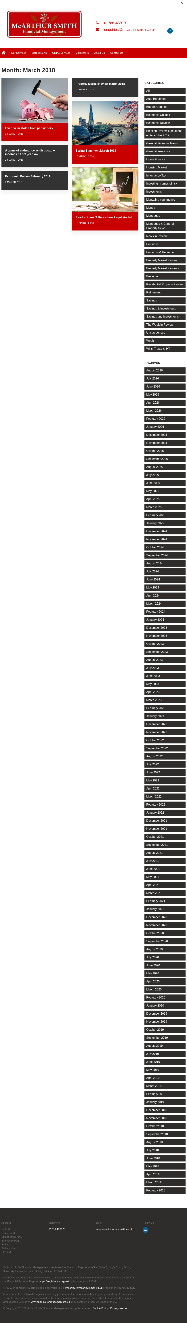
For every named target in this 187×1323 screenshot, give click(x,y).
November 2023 (156, 635)
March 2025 (154, 507)
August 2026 (154, 370)
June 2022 (153, 772)
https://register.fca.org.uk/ (54, 1281)
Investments (154, 191)
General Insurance (158, 151)
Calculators (82, 52)
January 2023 (155, 716)
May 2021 (152, 876)
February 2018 (155, 1190)
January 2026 (155, 426)
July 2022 (152, 764)
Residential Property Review (164, 284)
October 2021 (155, 836)
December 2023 (156, 627)
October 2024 (155, 547)
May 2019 (152, 1069)
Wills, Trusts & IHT (158, 348)
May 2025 (152, 491)
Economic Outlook (158, 114)
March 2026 (154, 410)
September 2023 (157, 651)
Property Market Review (161, 260)
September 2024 (157, 555)
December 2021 (156, 820)
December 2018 (156, 1110)
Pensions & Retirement (161, 252)
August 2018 (154, 1142)
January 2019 (155, 1102)
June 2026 (153, 386)
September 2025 (157, 458)
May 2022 (152, 780)
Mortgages (153, 215)
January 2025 (155, 523)
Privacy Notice (118, 1308)
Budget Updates (156, 106)
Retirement (153, 292)
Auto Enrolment (156, 98)
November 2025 (156, 442)
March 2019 (154, 1085)
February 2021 (155, 901)
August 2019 (154, 1045)
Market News (39, 52)
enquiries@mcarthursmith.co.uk (129, 30)
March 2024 (154, 603)
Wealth (150, 340)
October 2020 (155, 933)
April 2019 (153, 1077)
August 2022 (154, 756)
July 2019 (152, 1053)
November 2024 (156, 539)
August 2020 (154, 949)
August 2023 (154, 659)
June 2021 (153, 868)
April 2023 (153, 692)
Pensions (152, 244)
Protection (152, 276)
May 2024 (152, 587)
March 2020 (154, 989)
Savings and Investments (162, 316)
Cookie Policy (100, 1308)
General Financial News (162, 143)
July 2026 (152, 378)
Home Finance (155, 159)
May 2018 (152, 1166)
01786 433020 (115, 23)
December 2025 (156, 434)
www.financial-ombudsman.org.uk (50, 1301)
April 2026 (153, 402)
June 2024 (153, 579)
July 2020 (152, 957)
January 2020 (155, 1005)
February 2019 (155, 1094)
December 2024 (156, 531)
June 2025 (153, 483)
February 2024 (155, 611)
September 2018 (157, 1134)
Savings (151, 300)
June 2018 (153, 1158)
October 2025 (155, 450)
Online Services (61, 52)
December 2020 (156, 917)
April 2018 (153, 1174)
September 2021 (157, 844)
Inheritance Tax (156, 175)
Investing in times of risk (161, 183)
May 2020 (152, 973)
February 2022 (155, 804)
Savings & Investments (161, 308)
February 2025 (155, 515)
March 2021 (154, 893)
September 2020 (157, 941)
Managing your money (160, 199)
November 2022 (156, 732)
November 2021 (156, 828)
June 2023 (153, 675)
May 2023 (152, 684)
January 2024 (155, 619)
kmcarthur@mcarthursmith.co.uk (83, 1287)
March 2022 (154, 796)
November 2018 (156, 1118)
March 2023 (154, 700)
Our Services (18, 52)
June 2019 (153, 1061)
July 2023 (152, 667)
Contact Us (116, 52)
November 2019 (156, 1021)
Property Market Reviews (162, 268)
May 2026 (152, 394)
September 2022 (157, 748)
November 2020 (156, 925)
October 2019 (155, 1029)
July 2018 (152, 1150)
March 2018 (154, 1182)
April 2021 (153, 885)
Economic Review (158, 122)
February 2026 (155, 418)
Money (150, 207)
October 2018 (155, 1126)
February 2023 (155, 708)
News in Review (156, 236)
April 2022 (153, 788)
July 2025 (152, 475)
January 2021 (155, 909)
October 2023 (155, 643)
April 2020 (153, 981)
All (148, 90)
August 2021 (154, 852)
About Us (99, 52)
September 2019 (157, 1037)
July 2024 (152, 571)
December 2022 (156, 724)
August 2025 (154, 466)
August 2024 (154, 563)
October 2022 (155, 740)
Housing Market (156, 167)
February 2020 (155, 997)
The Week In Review (159, 324)
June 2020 (153, 965)
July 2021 (152, 860)
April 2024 (153, 595)
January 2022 (155, 812)
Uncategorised (155, 332)
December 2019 (156, 1013)
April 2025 (153, 499)
